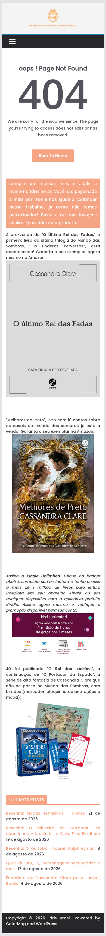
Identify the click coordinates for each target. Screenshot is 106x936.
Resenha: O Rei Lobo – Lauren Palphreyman (50, 848)
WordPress (46, 923)
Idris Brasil (59, 918)
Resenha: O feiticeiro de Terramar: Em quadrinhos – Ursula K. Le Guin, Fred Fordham (53, 830)
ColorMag (16, 923)
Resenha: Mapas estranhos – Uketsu (45, 813)
